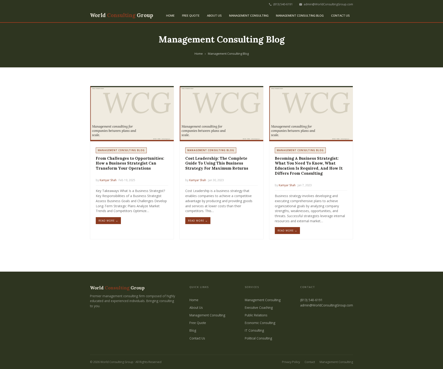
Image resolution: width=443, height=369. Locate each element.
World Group (121, 15)
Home (170, 15)
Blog (192, 330)
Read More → (108, 220)
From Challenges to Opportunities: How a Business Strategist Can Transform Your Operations (130, 163)
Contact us (340, 15)
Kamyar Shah (108, 180)
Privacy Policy (291, 362)
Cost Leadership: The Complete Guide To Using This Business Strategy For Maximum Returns (216, 163)
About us (214, 15)
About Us (196, 307)
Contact (310, 362)
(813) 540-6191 (283, 4)
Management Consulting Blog (300, 15)
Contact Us (197, 338)
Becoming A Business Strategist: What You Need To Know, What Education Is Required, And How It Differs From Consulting (309, 166)
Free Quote (191, 15)
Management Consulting (249, 15)
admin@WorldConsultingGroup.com (328, 4)
